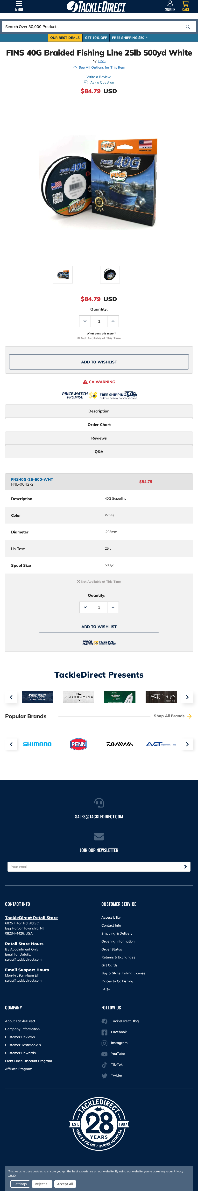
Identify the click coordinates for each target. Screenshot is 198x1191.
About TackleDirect (20, 1021)
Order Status (111, 949)
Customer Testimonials (23, 1045)
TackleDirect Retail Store (31, 917)
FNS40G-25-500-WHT (32, 479)
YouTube (118, 1053)
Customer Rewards (20, 1053)
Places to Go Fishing (117, 981)
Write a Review (98, 77)
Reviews (99, 438)
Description (99, 411)
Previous (11, 697)
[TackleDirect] (96, 6)
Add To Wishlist (99, 362)
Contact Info (111, 925)
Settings (20, 1184)
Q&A (99, 451)
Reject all (42, 1184)
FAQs (105, 989)
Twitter (116, 1075)
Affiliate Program (18, 1069)
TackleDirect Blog (125, 1021)
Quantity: (99, 309)
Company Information (22, 1029)
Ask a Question (102, 82)
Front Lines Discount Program (28, 1061)
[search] (187, 26)
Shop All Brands (170, 715)
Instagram (119, 1043)
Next (187, 697)
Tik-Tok (116, 1064)
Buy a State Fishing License (123, 973)
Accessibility (111, 917)
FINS (102, 61)
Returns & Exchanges (118, 957)
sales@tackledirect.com (23, 959)
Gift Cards (109, 965)
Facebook (119, 1032)
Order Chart (99, 424)
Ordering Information (117, 941)
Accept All (65, 1184)
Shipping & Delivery (117, 933)
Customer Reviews (20, 1037)
